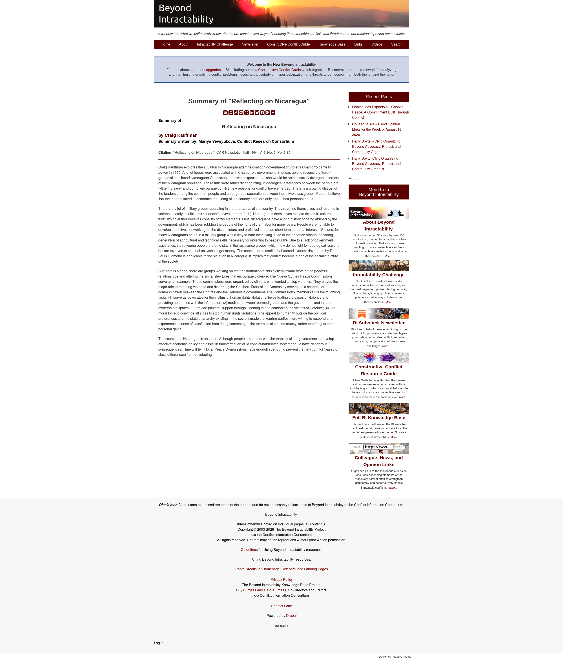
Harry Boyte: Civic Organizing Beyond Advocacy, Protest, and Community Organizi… (376, 163)
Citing (256, 559)
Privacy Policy (282, 579)
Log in (159, 642)
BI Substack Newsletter (379, 322)
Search (396, 44)
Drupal (291, 615)
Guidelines (249, 549)
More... (354, 178)
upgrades (213, 69)
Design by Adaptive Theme (395, 656)
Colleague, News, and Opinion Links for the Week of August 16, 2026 (377, 129)
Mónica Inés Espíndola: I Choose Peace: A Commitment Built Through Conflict (380, 112)
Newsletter (250, 44)
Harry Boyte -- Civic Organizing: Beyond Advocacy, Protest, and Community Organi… (376, 146)
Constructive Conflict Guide (288, 44)
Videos (376, 44)
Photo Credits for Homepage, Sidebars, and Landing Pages (281, 568)
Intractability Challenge (215, 44)
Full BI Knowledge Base (378, 417)
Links (358, 44)
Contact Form (281, 605)
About (183, 44)
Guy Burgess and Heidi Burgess (261, 589)
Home (165, 44)
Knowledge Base (332, 44)
